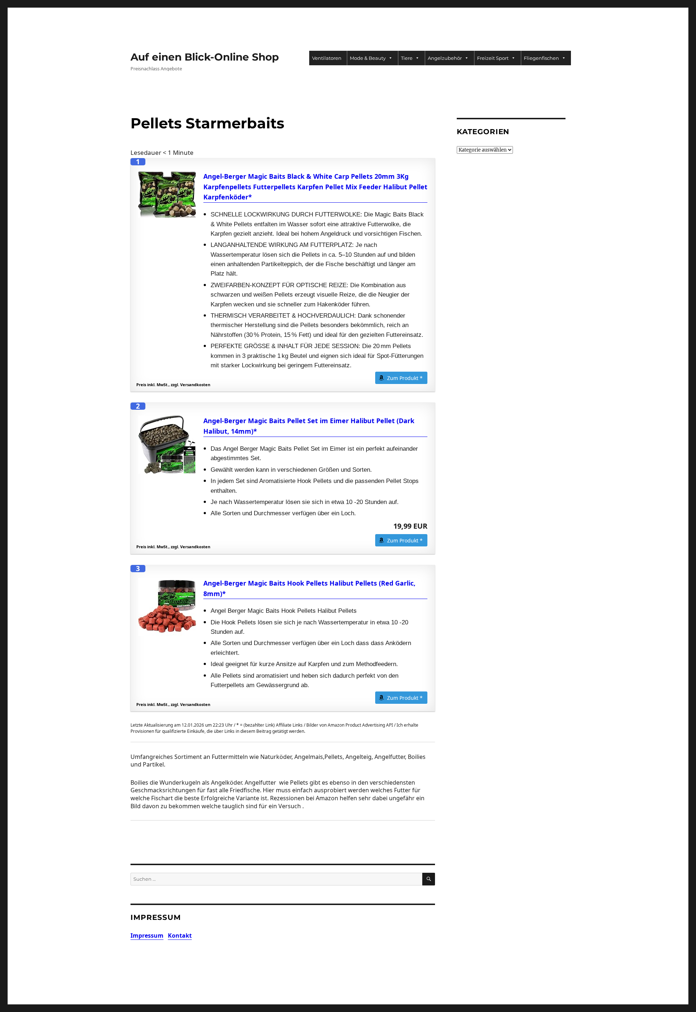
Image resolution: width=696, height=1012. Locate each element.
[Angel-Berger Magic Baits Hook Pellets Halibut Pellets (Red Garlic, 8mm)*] (167, 607)
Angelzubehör (445, 58)
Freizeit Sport (493, 58)
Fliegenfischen (541, 58)
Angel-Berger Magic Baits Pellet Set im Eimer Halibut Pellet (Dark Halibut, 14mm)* (308, 425)
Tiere (407, 58)
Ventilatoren (326, 58)
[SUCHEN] (428, 879)
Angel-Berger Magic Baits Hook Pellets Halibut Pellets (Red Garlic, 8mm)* (309, 588)
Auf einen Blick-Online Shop (204, 57)
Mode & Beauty (368, 58)
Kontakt (180, 935)
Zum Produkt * (405, 378)
